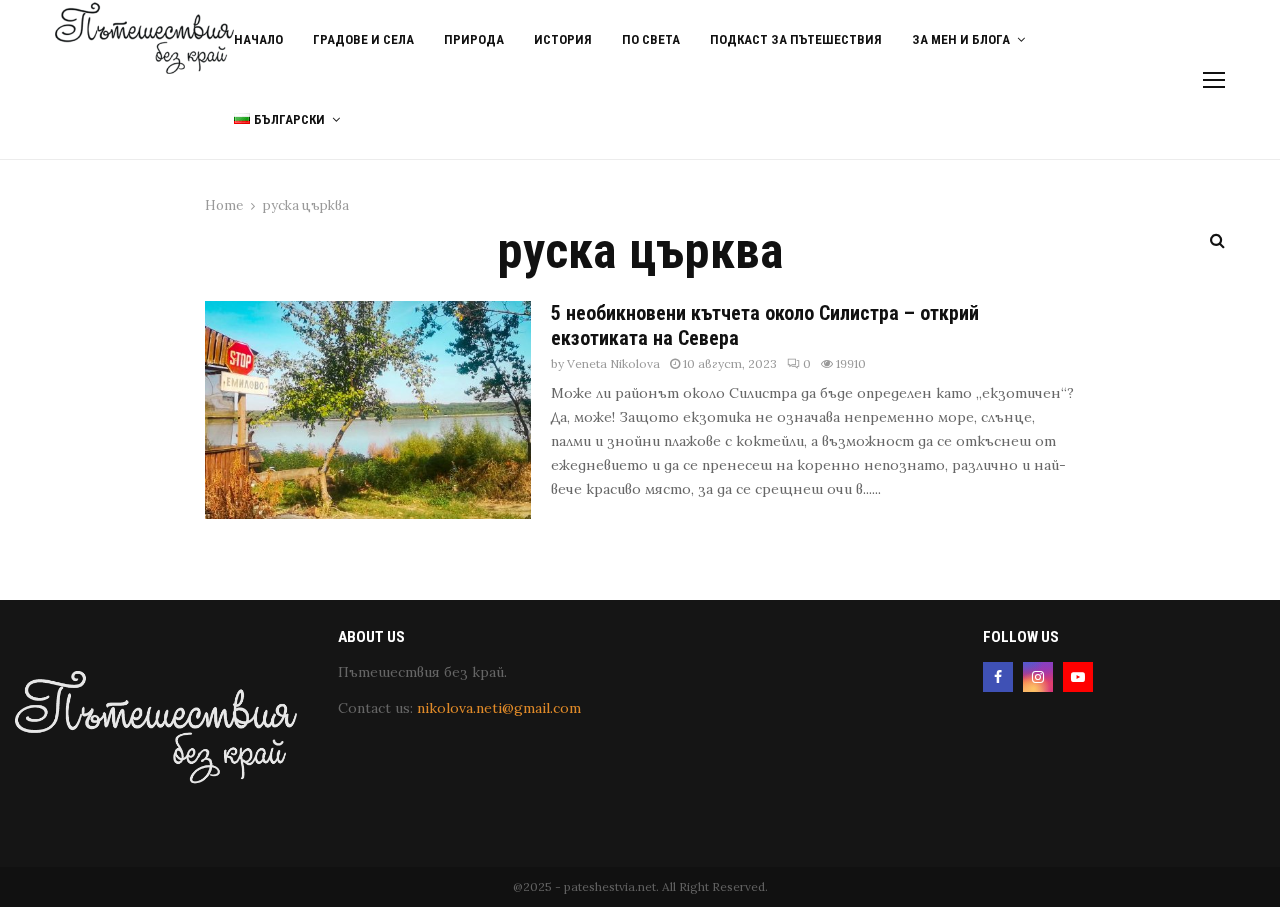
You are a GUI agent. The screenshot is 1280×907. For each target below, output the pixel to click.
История (563, 39)
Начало (258, 39)
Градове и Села (363, 39)
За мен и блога (961, 39)
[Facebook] (998, 677)
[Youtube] (1078, 677)
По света (651, 39)
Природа (474, 39)
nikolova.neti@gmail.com (499, 708)
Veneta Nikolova (613, 363)
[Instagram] (1038, 677)
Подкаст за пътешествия (796, 39)
